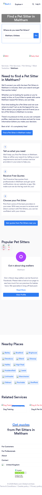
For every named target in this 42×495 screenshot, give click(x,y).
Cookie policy (23, 486)
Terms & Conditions (8, 486)
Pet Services (15, 66)
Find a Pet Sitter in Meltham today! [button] (17, 132)
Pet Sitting (26, 66)
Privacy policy (36, 486)
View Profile (21, 295)
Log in (37, 4)
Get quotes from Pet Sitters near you (21, 223)
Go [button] (36, 35)
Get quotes (21, 424)
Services (5, 66)
